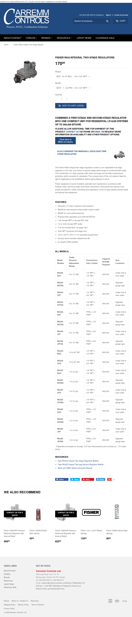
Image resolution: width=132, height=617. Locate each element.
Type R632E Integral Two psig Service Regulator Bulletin (81, 464)
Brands (46, 37)
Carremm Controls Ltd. (18, 612)
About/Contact (12, 37)
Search (6, 601)
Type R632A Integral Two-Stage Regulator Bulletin (78, 460)
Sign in (108, 15)
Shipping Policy (9, 604)
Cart (122, 20)
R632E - (58, 83)
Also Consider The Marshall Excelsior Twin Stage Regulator (81, 152)
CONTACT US (72, 131)
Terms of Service (37, 604)
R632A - (58, 71)
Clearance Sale (105, 37)
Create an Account (121, 15)
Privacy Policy (9, 608)
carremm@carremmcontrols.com (53, 583)
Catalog (31, 37)
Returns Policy (23, 604)
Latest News (84, 37)
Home (6, 44)
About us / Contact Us (20, 601)
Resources (64, 37)
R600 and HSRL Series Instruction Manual (75, 468)
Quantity (58, 94)
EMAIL (97, 131)
